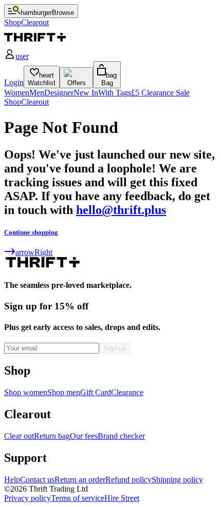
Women (16, 92)
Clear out (19, 436)
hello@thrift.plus (121, 210)
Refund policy (128, 479)
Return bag (52, 436)
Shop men (63, 392)
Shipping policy (177, 479)
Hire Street (121, 498)
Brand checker (121, 436)
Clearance (127, 392)
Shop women (25, 392)
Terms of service (77, 498)
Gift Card (95, 392)
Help (12, 479)
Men (36, 92)
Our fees (84, 436)
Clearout (35, 102)
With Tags (114, 92)
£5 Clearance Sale (160, 92)
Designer (58, 92)
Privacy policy (27, 498)
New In (85, 92)
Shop (12, 102)
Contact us (37, 479)
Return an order (79, 479)
